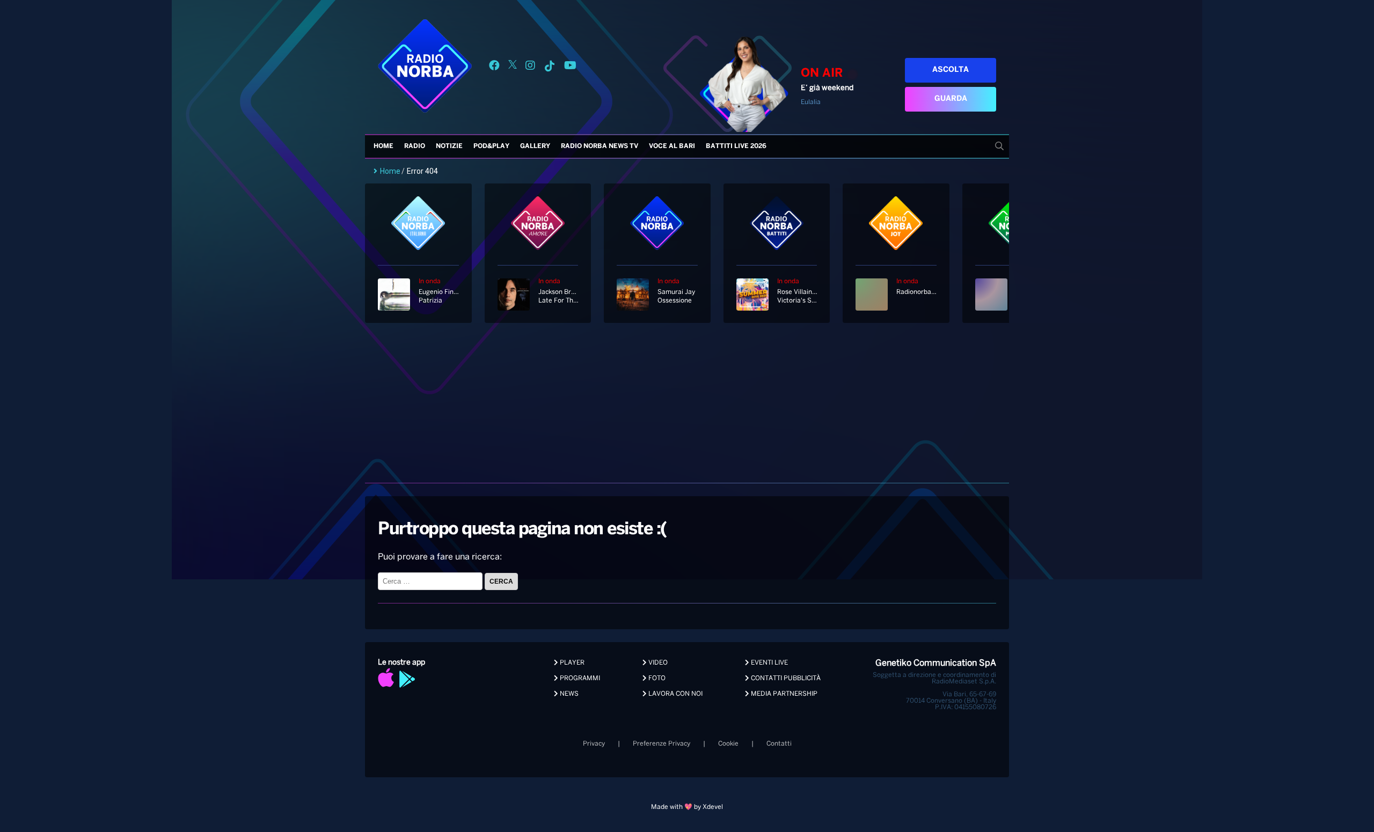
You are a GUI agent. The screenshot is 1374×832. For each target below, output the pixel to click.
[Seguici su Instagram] (530, 67)
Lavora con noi (675, 694)
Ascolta (950, 70)
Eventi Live (768, 663)
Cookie (728, 744)
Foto (656, 678)
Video (657, 663)
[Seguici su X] (512, 67)
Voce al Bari (672, 146)
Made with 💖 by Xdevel (687, 807)
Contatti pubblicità (785, 678)
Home (383, 146)
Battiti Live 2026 (736, 146)
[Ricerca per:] (431, 581)
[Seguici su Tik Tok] (550, 67)
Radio (414, 146)
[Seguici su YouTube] (570, 67)
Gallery (535, 146)
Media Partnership (783, 694)
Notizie (449, 146)
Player (571, 663)
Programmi (579, 678)
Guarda (950, 98)
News (568, 694)
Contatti (779, 744)
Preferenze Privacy (661, 744)
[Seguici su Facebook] (494, 67)
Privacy (594, 744)
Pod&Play (491, 146)
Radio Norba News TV (599, 146)
